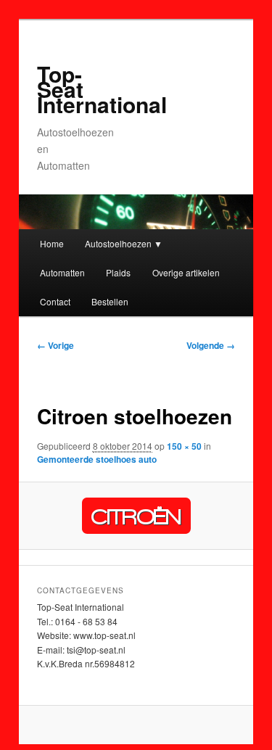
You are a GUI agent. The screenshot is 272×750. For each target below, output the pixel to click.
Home (52, 243)
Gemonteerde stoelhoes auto (97, 459)
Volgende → (210, 345)
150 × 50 (184, 446)
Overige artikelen (186, 272)
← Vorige (55, 345)
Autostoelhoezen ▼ (123, 243)
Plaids (118, 272)
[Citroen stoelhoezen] (135, 516)
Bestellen (109, 301)
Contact (55, 301)
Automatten (62, 272)
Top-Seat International (102, 89)
